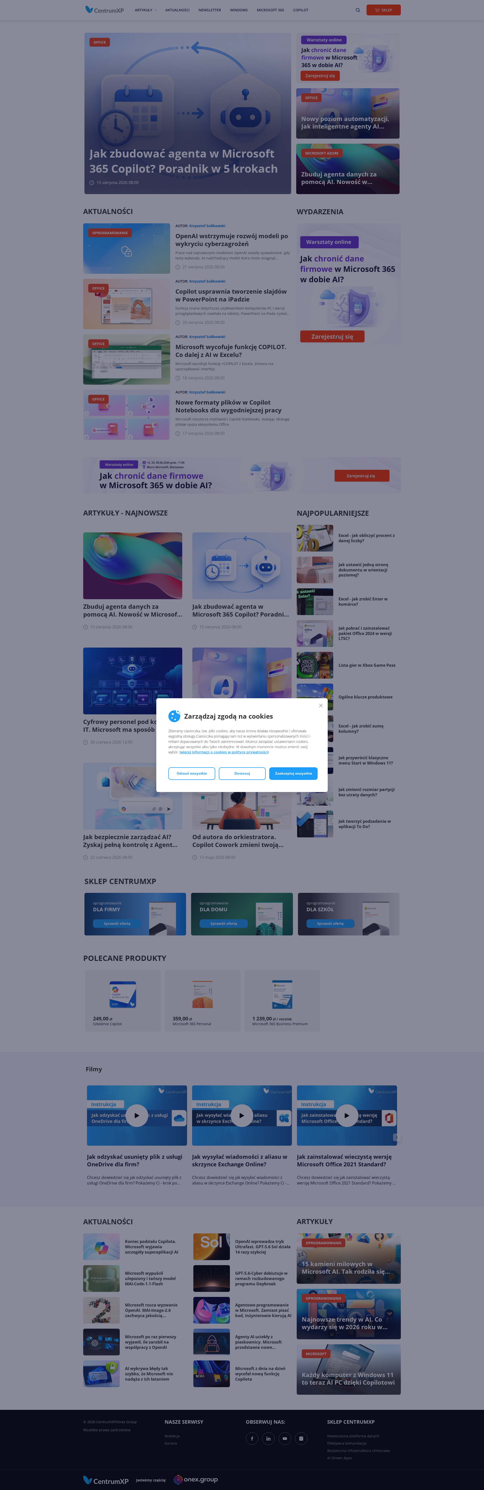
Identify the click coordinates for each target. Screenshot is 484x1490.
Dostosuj (242, 773)
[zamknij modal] (321, 705)
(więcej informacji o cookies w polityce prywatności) (224, 752)
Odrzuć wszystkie (192, 773)
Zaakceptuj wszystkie (293, 773)
